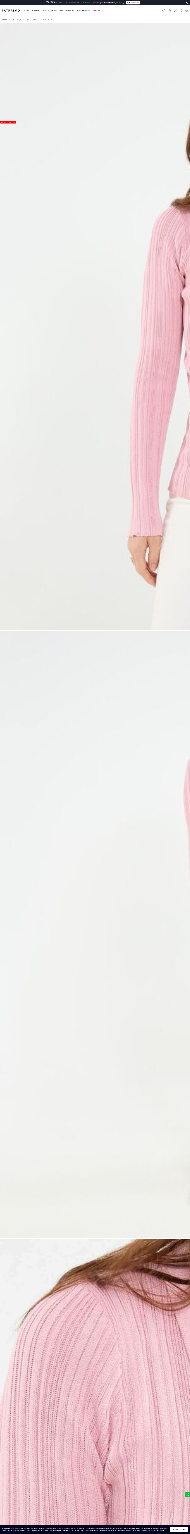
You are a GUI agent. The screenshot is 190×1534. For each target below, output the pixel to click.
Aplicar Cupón (133, 3)
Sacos (49, 19)
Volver (11, 19)
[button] (170, 10)
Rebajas (96, 11)
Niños (54, 11)
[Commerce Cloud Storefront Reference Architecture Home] (11, 11)
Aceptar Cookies (179, 1529)
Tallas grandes (66, 11)
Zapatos (45, 11)
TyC (123, 3)
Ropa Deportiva (83, 11)
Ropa (27, 19)
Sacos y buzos (38, 19)
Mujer (26, 11)
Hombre (35, 11)
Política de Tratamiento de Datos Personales (30, 1530)
